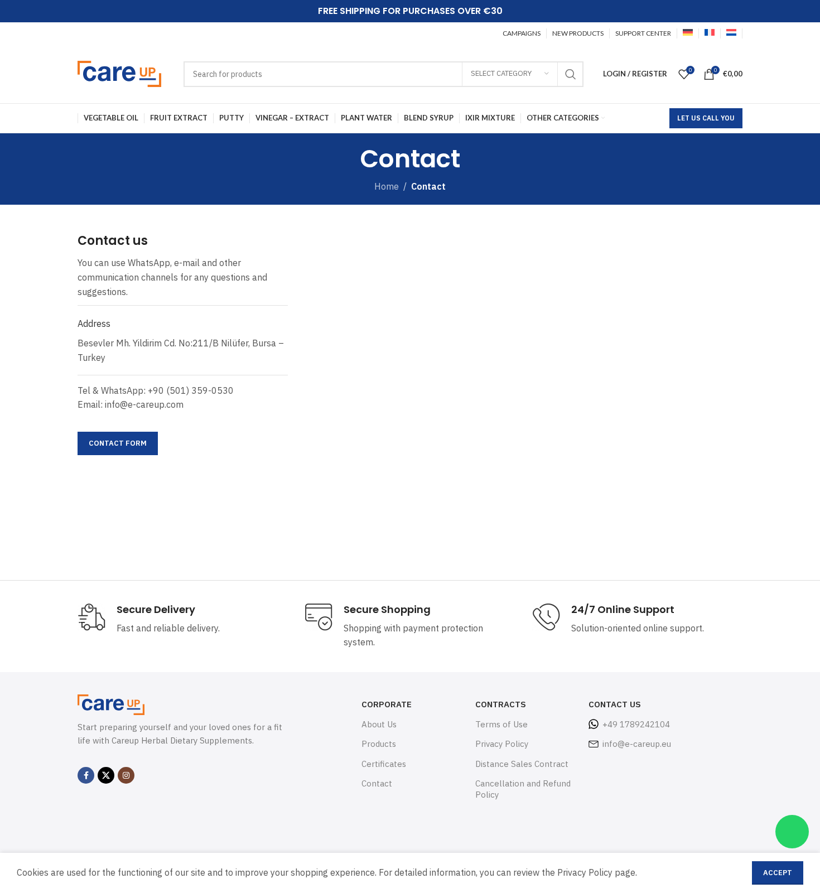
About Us (379, 724)
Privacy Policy (501, 743)
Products (378, 743)
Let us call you (706, 118)
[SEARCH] (570, 74)
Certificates (383, 764)
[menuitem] (688, 33)
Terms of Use (501, 724)
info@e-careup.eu (636, 743)
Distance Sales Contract (521, 764)
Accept (777, 872)
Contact (376, 783)
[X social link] (106, 775)
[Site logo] (119, 73)
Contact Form (118, 443)
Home (386, 186)
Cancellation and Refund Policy (523, 789)
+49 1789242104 (636, 724)
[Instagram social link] (126, 775)
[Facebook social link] (86, 775)
